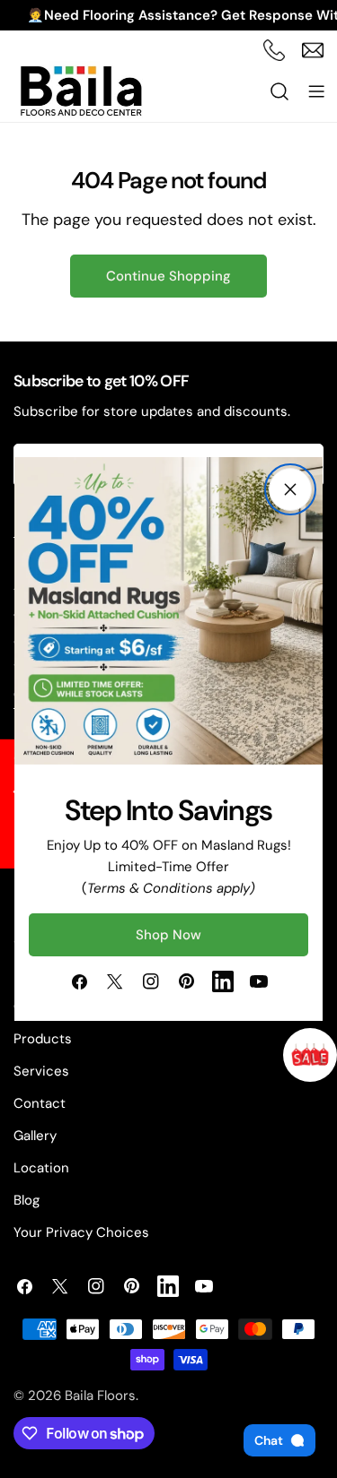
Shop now (168, 935)
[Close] (290, 489)
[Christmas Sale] (310, 1055)
